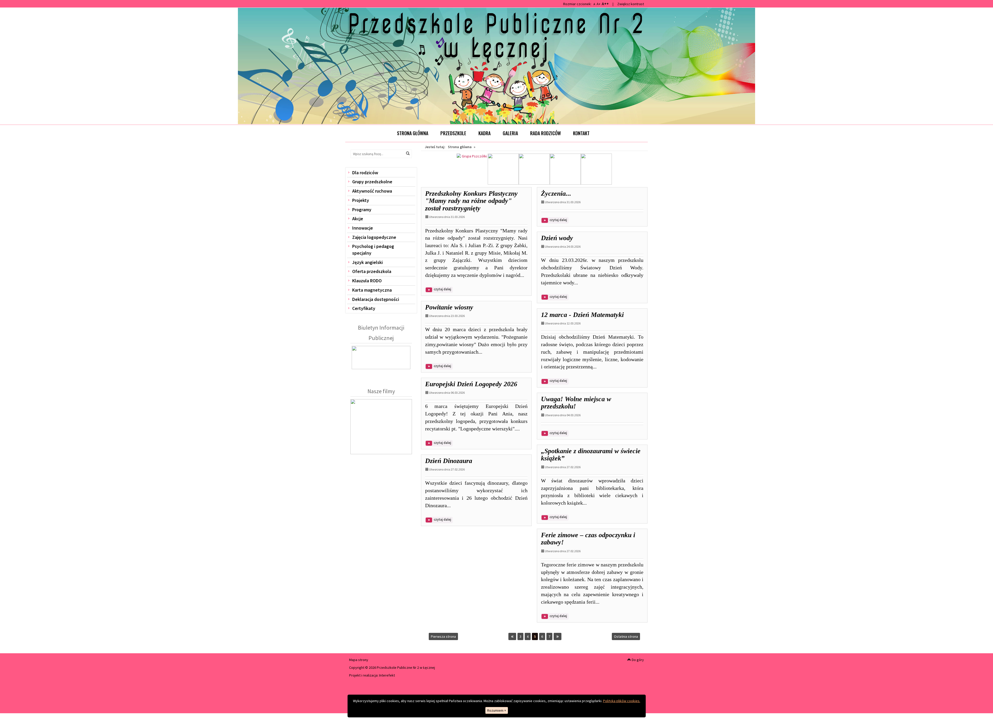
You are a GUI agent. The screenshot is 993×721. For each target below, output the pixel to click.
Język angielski (367, 262)
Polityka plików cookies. (621, 701)
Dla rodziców (365, 173)
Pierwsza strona (443, 636)
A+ (598, 4)
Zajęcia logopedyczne (374, 237)
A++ (605, 3)
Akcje (357, 219)
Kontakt (581, 133)
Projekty (360, 200)
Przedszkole (453, 133)
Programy (361, 209)
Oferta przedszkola (371, 271)
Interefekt (387, 675)
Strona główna (412, 133)
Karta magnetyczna (372, 290)
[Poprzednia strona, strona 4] (512, 636)
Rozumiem (496, 710)
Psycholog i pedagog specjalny (373, 249)
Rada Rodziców (545, 133)
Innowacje (362, 228)
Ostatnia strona (626, 636)
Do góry (637, 659)
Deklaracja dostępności (375, 299)
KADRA (484, 133)
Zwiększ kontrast (630, 4)
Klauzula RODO (367, 281)
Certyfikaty (363, 308)
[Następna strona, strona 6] (557, 636)
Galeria (510, 133)
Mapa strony (358, 659)
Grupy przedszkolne (372, 182)
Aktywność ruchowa (372, 191)
